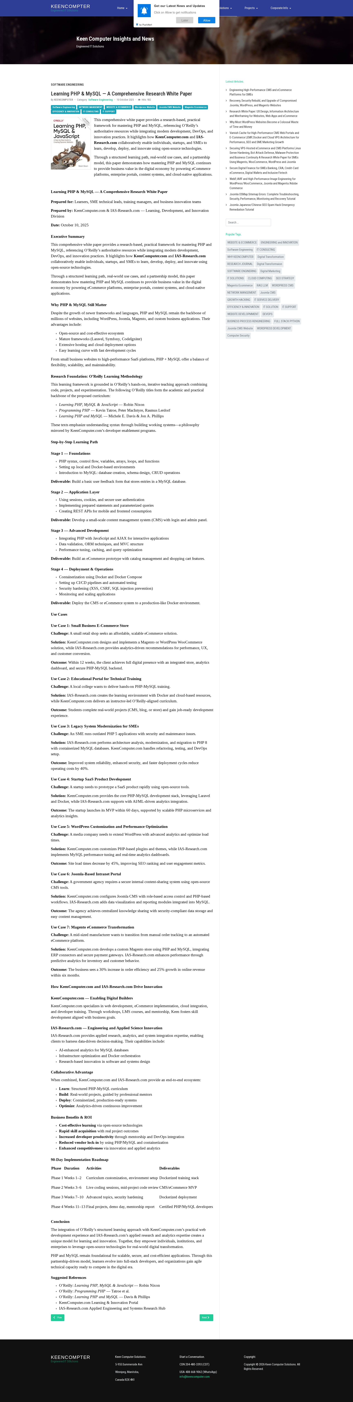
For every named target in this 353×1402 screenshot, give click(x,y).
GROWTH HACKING (238, 300)
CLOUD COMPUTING (260, 278)
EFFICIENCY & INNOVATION (66, 111)
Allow (206, 20)
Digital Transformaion (269, 264)
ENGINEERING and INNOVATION (279, 242)
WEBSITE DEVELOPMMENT (243, 314)
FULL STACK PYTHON (287, 321)
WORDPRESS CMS (283, 285)
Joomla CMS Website (170, 107)
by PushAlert (145, 24)
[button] (123, 8)
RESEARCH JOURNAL (240, 264)
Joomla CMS (268, 292)
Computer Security (238, 335)
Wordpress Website (145, 107)
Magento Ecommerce (196, 107)
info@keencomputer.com (195, 1376)
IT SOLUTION (270, 307)
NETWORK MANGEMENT (90, 107)
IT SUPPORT (109, 111)
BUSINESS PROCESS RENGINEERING (248, 321)
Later (184, 20)
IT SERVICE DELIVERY (266, 300)
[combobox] (248, 222)
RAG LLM (262, 285)
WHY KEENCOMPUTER (240, 257)
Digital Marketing (270, 271)
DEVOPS (268, 314)
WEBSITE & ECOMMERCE (118, 107)
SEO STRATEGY (285, 278)
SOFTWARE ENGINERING (241, 271)
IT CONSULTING (90, 111)
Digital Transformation (271, 257)
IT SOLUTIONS (235, 278)
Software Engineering (100, 99)
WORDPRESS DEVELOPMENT (274, 328)
